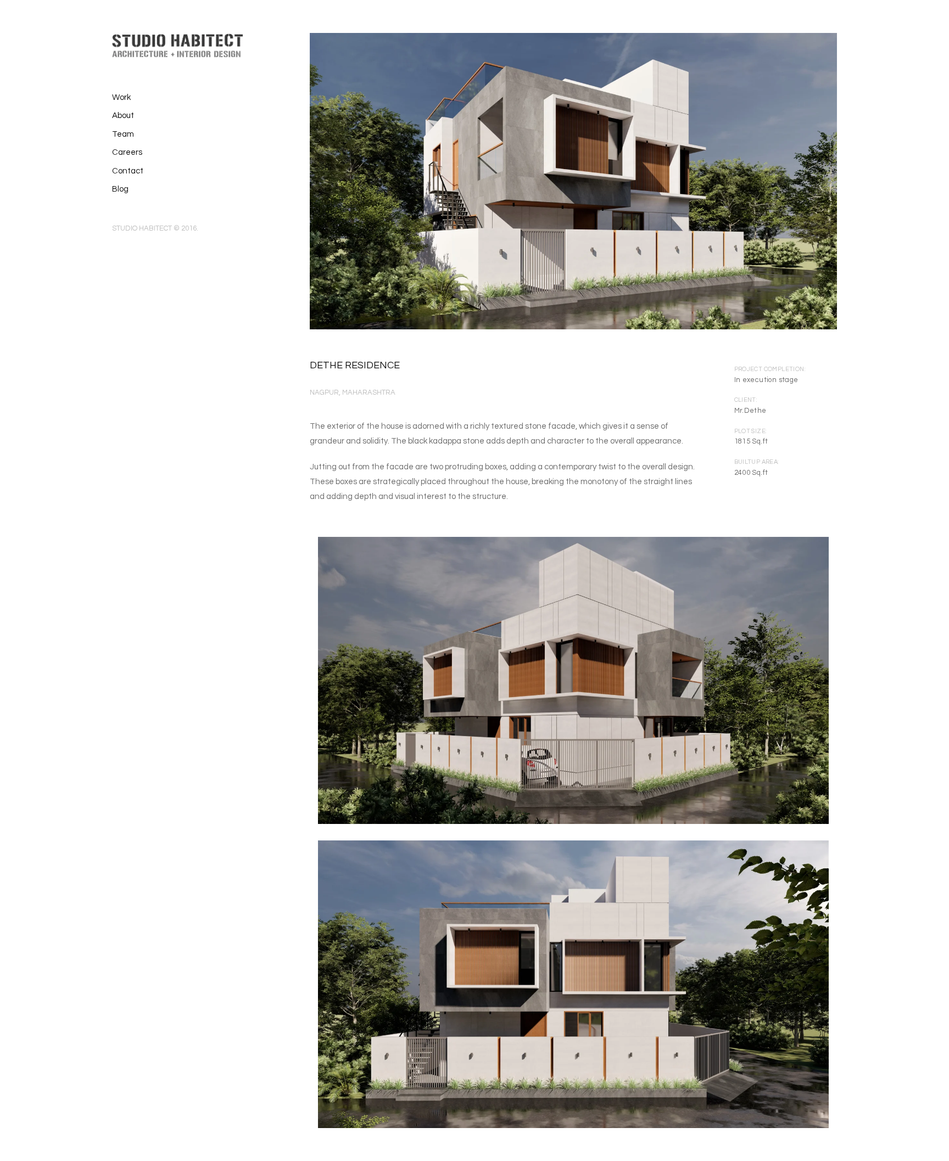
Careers (127, 152)
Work (121, 97)
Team (123, 134)
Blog (120, 189)
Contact (127, 171)
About (123, 115)
